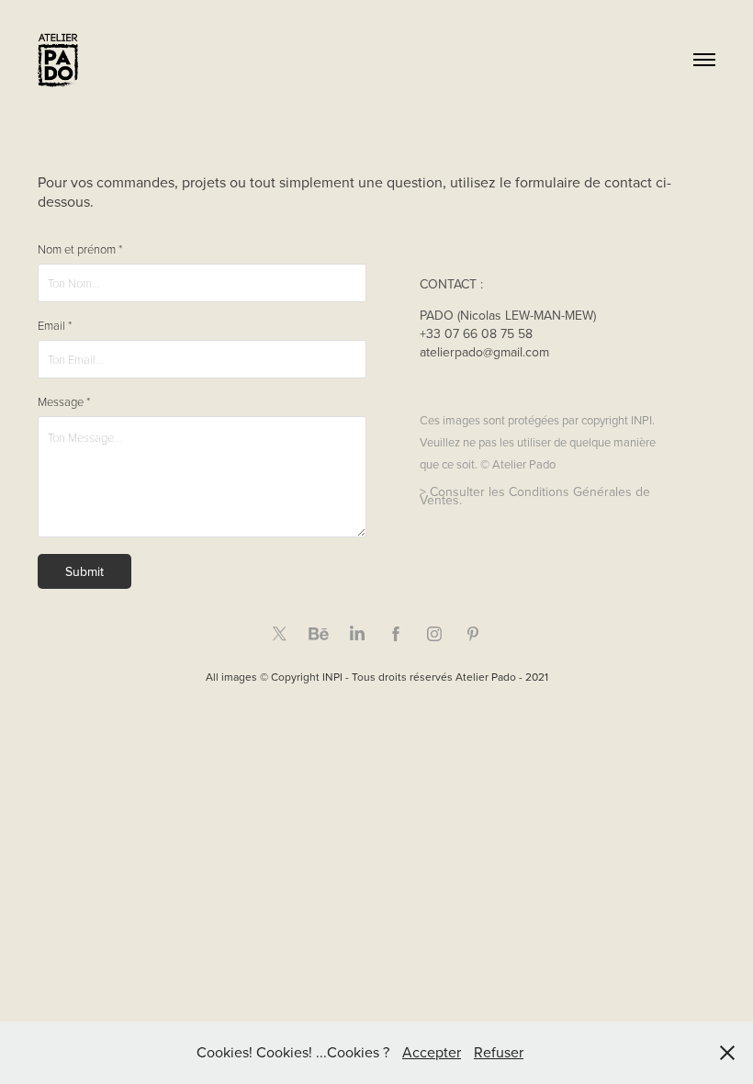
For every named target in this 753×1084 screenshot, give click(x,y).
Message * (64, 402)
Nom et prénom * (80, 249)
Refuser (498, 1052)
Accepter (431, 1052)
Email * (55, 326)
